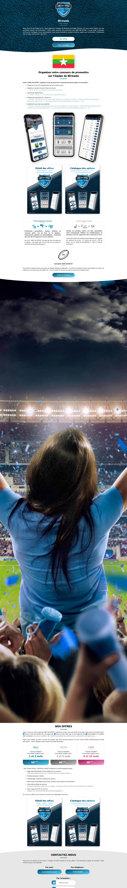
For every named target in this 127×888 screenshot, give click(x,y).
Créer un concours (63, 275)
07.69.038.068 (77, 872)
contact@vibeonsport (49, 872)
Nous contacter (63, 45)
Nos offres (63, 39)
